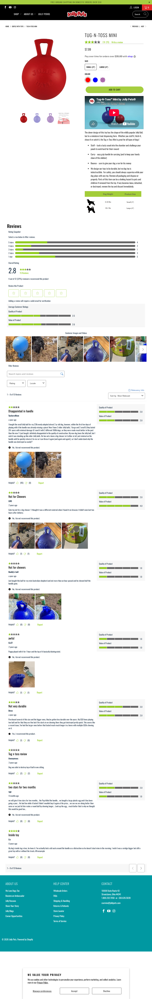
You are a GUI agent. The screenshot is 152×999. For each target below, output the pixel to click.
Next (143, 26)
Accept (74, 991)
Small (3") (90, 66)
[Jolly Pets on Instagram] (14, 7)
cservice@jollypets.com (111, 902)
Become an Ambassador (14, 895)
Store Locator (58, 911)
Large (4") (103, 66)
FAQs (55, 895)
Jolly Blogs (9, 911)
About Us (29, 14)
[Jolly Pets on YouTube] (10, 7)
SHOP (16, 14)
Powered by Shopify (25, 939)
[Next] (78, 69)
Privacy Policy (58, 916)
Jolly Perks (44, 14)
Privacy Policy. (42, 982)
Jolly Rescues (10, 900)
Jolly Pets (12, 939)
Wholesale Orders (60, 890)
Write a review (117, 42)
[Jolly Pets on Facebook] (5, 7)
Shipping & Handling (61, 900)
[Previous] (9, 69)
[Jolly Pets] (77, 15)
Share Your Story (12, 905)
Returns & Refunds (61, 905)
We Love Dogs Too (12, 890)
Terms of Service (59, 921)
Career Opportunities (13, 916)
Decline (106, 991)
